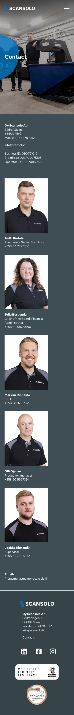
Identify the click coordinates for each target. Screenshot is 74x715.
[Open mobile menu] (66, 8)
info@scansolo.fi (15, 145)
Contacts (28, 637)
